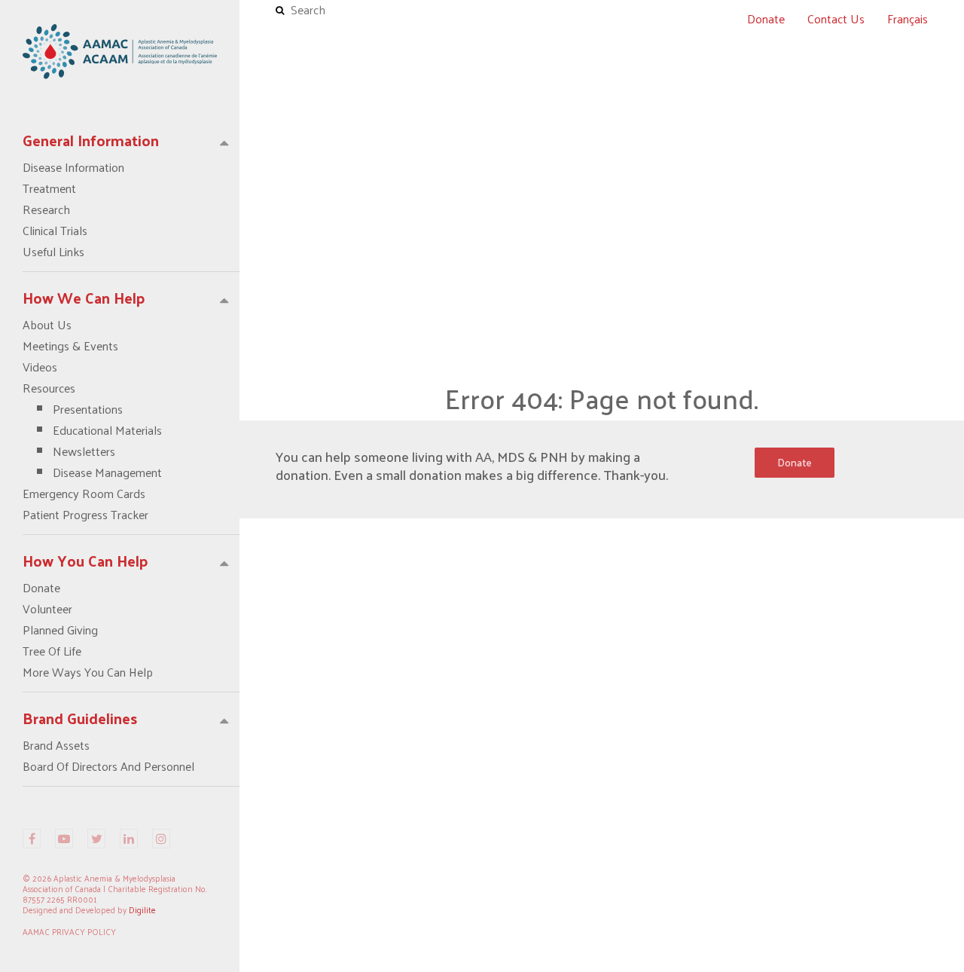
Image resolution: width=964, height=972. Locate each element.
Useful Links (53, 251)
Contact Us (836, 18)
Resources (92, 430)
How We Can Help (84, 297)
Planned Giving (60, 629)
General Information (91, 140)
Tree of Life (52, 651)
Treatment (49, 188)
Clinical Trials (55, 230)
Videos (40, 366)
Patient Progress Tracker (85, 514)
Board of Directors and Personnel (108, 766)
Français (907, 18)
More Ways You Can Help (88, 672)
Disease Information (73, 167)
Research (46, 209)
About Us (47, 324)
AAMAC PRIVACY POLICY (69, 931)
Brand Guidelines (80, 718)
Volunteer (47, 608)
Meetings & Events (70, 345)
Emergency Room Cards (84, 493)
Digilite (142, 909)
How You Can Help (85, 560)
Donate (41, 587)
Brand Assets (56, 745)
